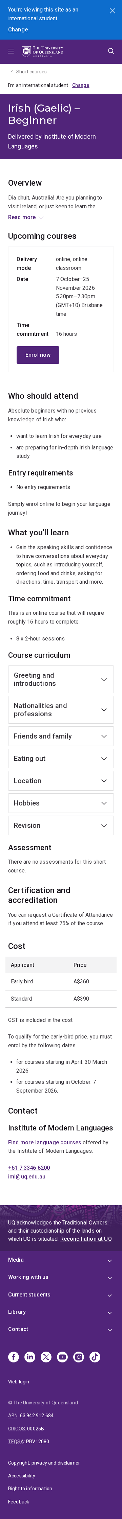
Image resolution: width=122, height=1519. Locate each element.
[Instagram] (78, 1357)
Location (27, 781)
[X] (46, 1357)
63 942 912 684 (37, 1415)
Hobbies (27, 803)
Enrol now (37, 355)
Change (18, 29)
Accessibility (21, 1475)
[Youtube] (62, 1357)
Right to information (30, 1488)
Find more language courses (44, 1142)
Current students (29, 1294)
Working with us (28, 1277)
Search (113, 11)
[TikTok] (94, 1357)
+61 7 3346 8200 (29, 1168)
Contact (18, 1329)
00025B (35, 1428)
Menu (11, 52)
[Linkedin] (29, 1357)
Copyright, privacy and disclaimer (44, 1463)
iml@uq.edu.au (26, 1176)
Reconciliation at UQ (86, 1239)
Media (16, 1260)
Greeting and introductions (35, 679)
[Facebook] (13, 1357)
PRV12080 (37, 1441)
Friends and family (43, 736)
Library (17, 1312)
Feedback (18, 1501)
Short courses (31, 71)
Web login (18, 1381)
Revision (27, 825)
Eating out (30, 758)
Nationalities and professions (40, 710)
